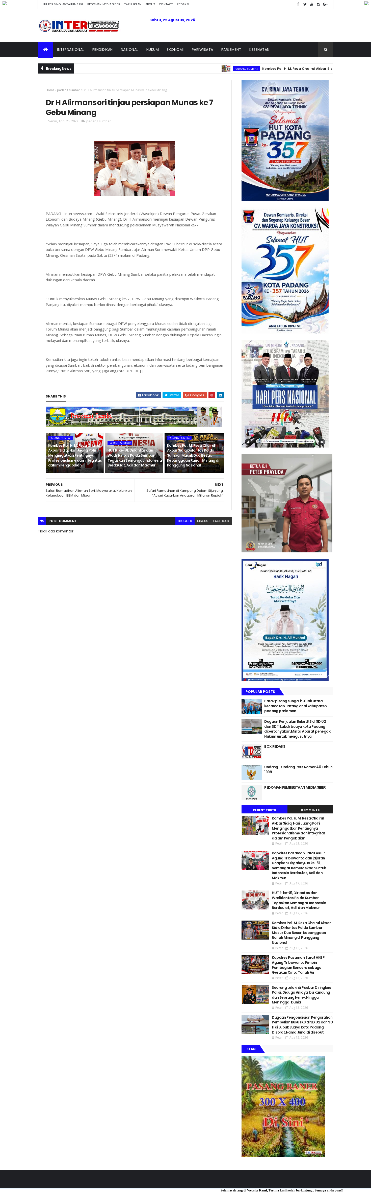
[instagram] (318, 4)
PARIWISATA (202, 49)
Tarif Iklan (132, 4)
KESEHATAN (259, 49)
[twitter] (305, 4)
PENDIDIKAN (102, 49)
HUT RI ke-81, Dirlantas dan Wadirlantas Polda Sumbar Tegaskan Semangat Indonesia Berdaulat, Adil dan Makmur (135, 458)
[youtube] (311, 4)
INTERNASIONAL (70, 49)
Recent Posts (264, 810)
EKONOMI (175, 49)
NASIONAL (129, 49)
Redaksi (183, 4)
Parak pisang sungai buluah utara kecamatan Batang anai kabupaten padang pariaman (295, 705)
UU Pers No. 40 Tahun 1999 (63, 4)
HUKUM (152, 49)
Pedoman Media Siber (104, 4)
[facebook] (298, 4)
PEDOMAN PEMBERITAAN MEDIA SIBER (295, 787)
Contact (166, 4)
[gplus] (325, 4)
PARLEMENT (231, 49)
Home (50, 90)
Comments (310, 810)
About (150, 4)
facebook (221, 521)
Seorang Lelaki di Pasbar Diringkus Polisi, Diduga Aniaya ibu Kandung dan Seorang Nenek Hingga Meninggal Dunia (301, 995)
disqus (202, 521)
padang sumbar (209, 69)
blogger (185, 521)
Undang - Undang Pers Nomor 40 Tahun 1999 (298, 769)
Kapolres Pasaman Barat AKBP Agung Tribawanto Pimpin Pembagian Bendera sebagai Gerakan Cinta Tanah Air (298, 965)
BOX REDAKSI (275, 746)
